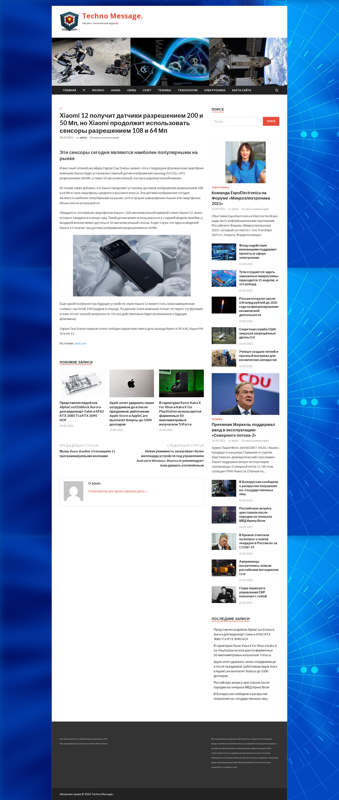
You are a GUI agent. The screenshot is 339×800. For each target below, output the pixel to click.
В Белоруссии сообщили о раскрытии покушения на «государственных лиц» (258, 488)
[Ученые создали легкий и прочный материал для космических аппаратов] (224, 365)
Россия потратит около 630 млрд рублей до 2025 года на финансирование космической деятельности (259, 307)
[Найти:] (245, 121)
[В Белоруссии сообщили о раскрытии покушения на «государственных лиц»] (224, 495)
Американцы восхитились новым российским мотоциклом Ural (258, 567)
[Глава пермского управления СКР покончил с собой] (224, 602)
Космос (98, 90)
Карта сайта (241, 90)
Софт (147, 90)
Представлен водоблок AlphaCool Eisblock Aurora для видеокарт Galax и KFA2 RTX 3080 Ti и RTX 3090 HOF (82, 411)
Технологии (188, 90)
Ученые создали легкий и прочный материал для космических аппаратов (258, 356)
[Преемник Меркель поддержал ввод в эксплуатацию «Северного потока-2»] (245, 415)
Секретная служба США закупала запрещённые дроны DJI (257, 333)
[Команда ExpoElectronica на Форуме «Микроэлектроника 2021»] (245, 184)
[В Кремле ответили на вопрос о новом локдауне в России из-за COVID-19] (224, 548)
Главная (69, 90)
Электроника (214, 90)
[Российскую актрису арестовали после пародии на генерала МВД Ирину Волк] (224, 522)
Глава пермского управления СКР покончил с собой (253, 592)
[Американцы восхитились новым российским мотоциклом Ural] (224, 575)
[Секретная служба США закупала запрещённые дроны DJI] (224, 343)
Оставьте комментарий (104, 137)
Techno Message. (112, 16)
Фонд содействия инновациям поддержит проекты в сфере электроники (258, 251)
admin (83, 137)
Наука (115, 90)
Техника (164, 90)
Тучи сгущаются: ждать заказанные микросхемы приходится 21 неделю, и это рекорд (258, 278)
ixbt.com (81, 343)
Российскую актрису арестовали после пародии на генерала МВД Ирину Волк (255, 514)
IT (84, 90)
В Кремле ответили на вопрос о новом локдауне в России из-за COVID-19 (258, 541)
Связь (131, 90)
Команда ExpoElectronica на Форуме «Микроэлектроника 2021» (241, 198)
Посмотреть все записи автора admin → (118, 491)
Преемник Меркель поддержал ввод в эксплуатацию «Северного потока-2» (243, 429)
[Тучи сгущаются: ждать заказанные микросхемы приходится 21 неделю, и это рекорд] (224, 285)
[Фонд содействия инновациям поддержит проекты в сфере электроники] (224, 259)
